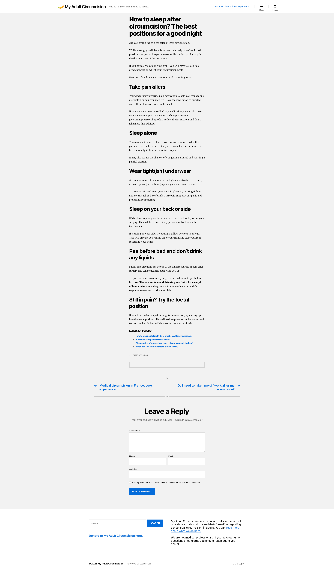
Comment (134, 430)
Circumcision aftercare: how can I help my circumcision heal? (164, 343)
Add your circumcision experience (231, 6)
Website (133, 469)
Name (132, 456)
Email (171, 456)
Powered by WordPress (138, 563)
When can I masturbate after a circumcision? (157, 346)
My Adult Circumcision (110, 563)
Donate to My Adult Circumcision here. (116, 536)
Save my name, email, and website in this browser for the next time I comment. (166, 482)
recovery (137, 355)
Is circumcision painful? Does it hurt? (153, 339)
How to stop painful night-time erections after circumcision (164, 336)
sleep (145, 355)
